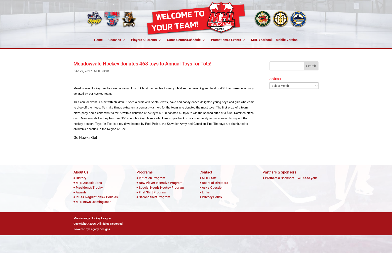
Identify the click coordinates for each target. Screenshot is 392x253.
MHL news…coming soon (93, 202)
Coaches (114, 40)
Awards (81, 192)
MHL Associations (89, 183)
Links (206, 192)
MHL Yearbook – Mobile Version (274, 40)
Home (98, 40)
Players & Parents (144, 40)
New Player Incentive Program (160, 183)
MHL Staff (209, 178)
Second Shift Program (154, 197)
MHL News (101, 71)
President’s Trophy (89, 187)
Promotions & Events (226, 40)
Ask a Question (212, 187)
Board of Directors (215, 183)
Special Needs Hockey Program (161, 187)
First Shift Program (152, 192)
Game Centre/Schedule (184, 40)
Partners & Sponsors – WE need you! (291, 178)
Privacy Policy (212, 197)
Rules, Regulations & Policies (97, 197)
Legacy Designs (99, 229)
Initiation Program (152, 178)
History (81, 178)
